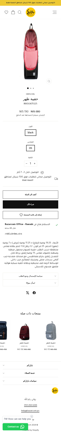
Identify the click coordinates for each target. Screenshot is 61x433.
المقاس (30, 142)
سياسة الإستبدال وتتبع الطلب (30, 276)
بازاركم (30, 365)
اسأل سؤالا (30, 283)
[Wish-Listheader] (6, 12)
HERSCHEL (30, 94)
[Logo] (30, 12)
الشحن (42, 115)
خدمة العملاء (30, 373)
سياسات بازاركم (29, 381)
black (31, 132)
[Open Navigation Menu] (54, 12)
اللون (31, 127)
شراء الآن (30, 204)
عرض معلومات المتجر (13, 234)
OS (30, 148)
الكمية (30, 158)
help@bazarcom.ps (30, 411)
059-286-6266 (30, 405)
